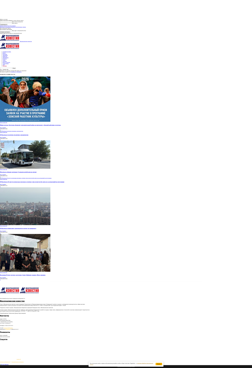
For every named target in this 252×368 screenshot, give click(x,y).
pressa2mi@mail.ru (8, 328)
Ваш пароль (14, 23)
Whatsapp (8, 329)
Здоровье (5, 61)
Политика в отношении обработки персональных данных (13, 27)
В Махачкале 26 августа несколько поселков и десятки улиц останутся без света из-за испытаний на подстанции (32, 182)
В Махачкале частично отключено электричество (14, 135)
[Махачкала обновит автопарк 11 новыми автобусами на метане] (25, 168)
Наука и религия (6, 62)
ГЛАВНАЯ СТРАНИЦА (16, 71)
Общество (5, 56)
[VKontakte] (3, 343)
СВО (4, 64)
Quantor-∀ (19, 359)
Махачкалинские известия (12, 301)
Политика (5, 54)
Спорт (4, 60)
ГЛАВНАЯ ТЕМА (7, 51)
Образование (5, 57)
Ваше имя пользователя (17, 21)
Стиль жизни (6, 63)
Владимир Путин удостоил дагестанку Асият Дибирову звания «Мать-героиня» (23, 275)
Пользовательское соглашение (17, 361)
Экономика (5, 55)
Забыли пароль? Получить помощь (8, 25)
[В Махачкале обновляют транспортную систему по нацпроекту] (25, 224)
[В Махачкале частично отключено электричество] (11, 131)
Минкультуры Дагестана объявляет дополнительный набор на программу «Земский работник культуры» (30, 125)
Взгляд (4, 53)
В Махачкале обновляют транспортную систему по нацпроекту (18, 228)
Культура (5, 58)
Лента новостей (3, 122)
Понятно (159, 364)
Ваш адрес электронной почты (19, 30)
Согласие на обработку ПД (5, 361)
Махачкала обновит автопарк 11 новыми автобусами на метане (18, 172)
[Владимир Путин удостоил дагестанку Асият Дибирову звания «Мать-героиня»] (25, 271)
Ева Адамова (3, 127)
